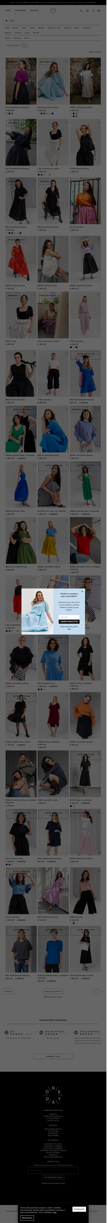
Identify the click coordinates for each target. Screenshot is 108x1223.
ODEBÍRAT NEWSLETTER (69, 621)
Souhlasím (79, 1209)
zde (55, 1212)
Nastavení (27, 1218)
